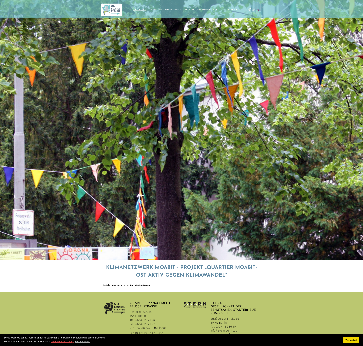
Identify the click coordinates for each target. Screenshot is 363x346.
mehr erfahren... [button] (82, 341)
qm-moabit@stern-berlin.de (148, 328)
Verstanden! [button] (351, 340)
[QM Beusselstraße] (111, 10)
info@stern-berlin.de (224, 330)
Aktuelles (139, 10)
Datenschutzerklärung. (62, 341)
